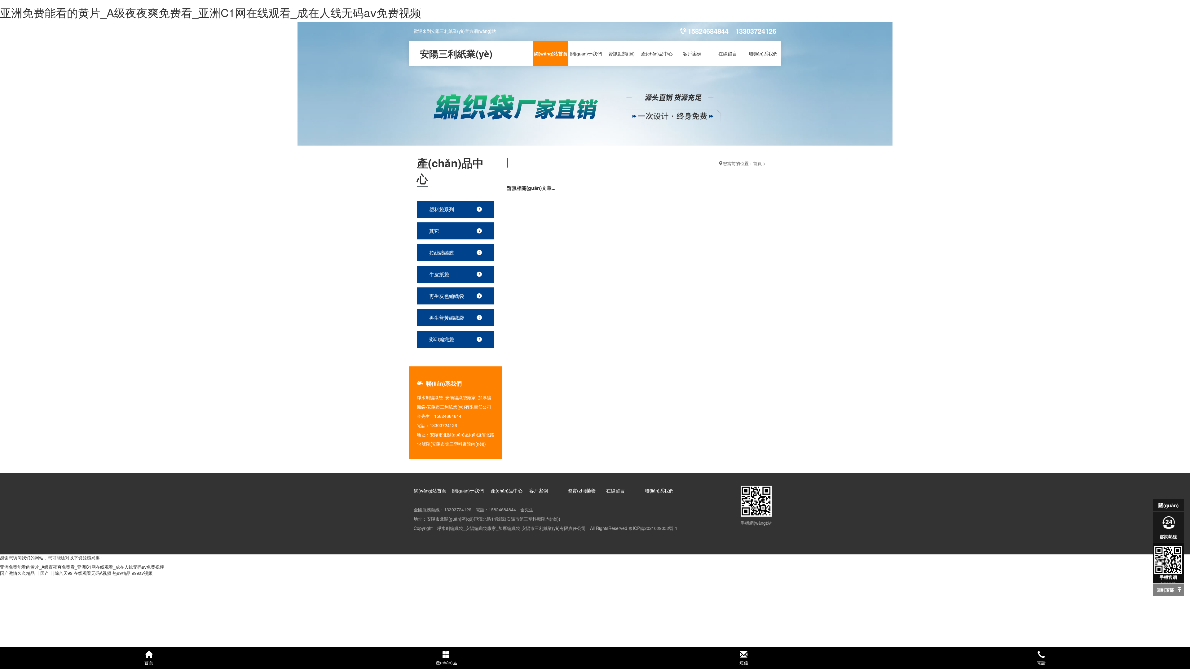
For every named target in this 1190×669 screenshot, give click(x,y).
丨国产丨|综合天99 (54, 573)
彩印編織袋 (441, 339)
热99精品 (121, 573)
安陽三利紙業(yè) (456, 53)
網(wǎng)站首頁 (550, 53)
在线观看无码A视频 (92, 573)
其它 (434, 230)
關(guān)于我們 (586, 53)
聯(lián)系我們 (763, 53)
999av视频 (142, 573)
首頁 (757, 163)
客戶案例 (692, 53)
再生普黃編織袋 (446, 317)
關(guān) (1168, 505)
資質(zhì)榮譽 (582, 490)
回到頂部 (1165, 590)
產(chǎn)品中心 (657, 53)
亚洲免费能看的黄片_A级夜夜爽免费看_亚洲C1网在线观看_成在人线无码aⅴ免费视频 (210, 12)
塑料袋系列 (441, 209)
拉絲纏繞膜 (441, 252)
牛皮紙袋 (439, 274)
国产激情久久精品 (17, 573)
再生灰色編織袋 (446, 296)
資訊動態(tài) (621, 53)
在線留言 (727, 53)
